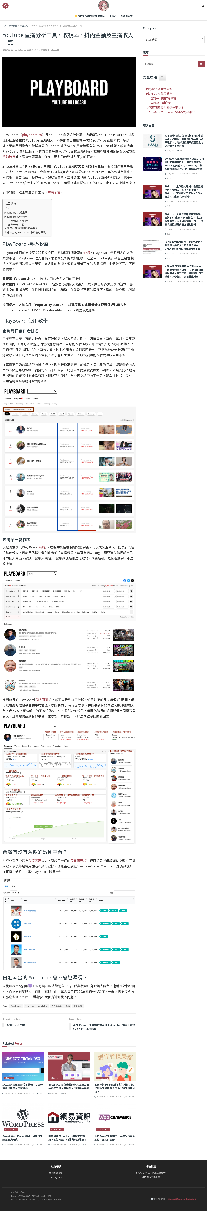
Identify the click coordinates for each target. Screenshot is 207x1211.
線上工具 (24, 25)
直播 (68, 1005)
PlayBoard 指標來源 (15, 212)
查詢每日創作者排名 (18, 220)
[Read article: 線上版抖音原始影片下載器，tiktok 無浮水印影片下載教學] (23, 1066)
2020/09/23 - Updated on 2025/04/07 (20, 49)
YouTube (29, 1005)
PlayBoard (16, 1005)
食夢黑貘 (34, 860)
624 (40, 1144)
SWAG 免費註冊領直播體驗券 (151, 1172)
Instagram (56, 1177)
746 (180, 150)
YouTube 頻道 (56, 1172)
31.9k (168, 178)
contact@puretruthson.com (182, 1199)
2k (202, 281)
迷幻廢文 (127, 16)
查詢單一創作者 (16, 224)
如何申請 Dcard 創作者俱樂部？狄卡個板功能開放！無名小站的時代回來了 (114, 1088)
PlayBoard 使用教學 (15, 217)
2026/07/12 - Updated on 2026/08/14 (181, 173)
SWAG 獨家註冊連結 (91, 16)
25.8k (168, 233)
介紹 (86, 252)
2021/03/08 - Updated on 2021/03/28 (19, 1144)
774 (132, 1144)
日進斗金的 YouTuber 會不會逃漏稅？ (26, 232)
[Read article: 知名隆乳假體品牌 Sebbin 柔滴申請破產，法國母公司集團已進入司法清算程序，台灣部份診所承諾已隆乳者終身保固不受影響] (152, 141)
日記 (113, 16)
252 (86, 1144)
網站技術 (13, 25)
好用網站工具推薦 (151, 1177)
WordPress (11, 1129)
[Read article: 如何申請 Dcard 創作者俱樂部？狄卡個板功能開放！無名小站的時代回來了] (115, 1066)
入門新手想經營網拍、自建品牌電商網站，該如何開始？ (114, 1137)
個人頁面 (42, 699)
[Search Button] (203, 6)
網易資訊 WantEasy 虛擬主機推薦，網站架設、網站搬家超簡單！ (67, 1137)
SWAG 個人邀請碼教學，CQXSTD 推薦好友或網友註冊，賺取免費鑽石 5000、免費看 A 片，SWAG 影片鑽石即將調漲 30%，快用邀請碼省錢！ (184, 164)
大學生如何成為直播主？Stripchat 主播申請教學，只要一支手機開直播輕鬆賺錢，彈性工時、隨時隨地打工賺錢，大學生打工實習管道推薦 (184, 271)
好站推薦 (151, 1166)
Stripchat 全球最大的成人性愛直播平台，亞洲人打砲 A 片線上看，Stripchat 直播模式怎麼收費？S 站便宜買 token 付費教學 (184, 191)
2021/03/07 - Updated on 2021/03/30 (111, 1144)
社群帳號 (56, 1166)
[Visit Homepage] (103, 5)
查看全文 (54, 192)
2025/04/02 (170, 150)
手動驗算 (8, 156)
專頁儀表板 (78, 860)
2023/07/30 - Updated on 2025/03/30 (19, 1093)
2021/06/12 (54, 1093)
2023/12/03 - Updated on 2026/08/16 (181, 201)
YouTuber (43, 1005)
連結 (42, 547)
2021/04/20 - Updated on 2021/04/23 (111, 1096)
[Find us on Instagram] (5, 6)
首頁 (4, 25)
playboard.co (32, 134)
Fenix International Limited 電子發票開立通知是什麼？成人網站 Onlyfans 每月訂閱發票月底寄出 (183, 245)
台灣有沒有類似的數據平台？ (21, 228)
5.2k (168, 258)
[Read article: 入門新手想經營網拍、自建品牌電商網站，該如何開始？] (115, 1118)
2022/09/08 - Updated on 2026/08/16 (181, 253)
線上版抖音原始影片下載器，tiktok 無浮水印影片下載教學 (22, 1086)
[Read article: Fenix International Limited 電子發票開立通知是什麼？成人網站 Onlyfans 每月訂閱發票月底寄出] (152, 247)
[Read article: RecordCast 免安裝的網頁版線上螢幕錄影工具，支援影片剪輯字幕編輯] (68, 1066)
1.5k (132, 1096)
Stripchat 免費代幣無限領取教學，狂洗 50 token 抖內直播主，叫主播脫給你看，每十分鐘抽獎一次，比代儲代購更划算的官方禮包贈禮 (184, 219)
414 (64, 1093)
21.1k (168, 206)
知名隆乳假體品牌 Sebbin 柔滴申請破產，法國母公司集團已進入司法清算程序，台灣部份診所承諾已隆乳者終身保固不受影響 (184, 140)
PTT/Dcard (102, 1078)
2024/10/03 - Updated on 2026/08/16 (181, 229)
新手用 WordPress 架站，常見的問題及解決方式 (22, 1137)
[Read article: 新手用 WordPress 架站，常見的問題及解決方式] (23, 1118)
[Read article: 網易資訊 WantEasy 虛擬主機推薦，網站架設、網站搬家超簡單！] (68, 1118)
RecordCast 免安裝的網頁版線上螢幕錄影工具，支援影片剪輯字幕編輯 (68, 1086)
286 (40, 1093)
